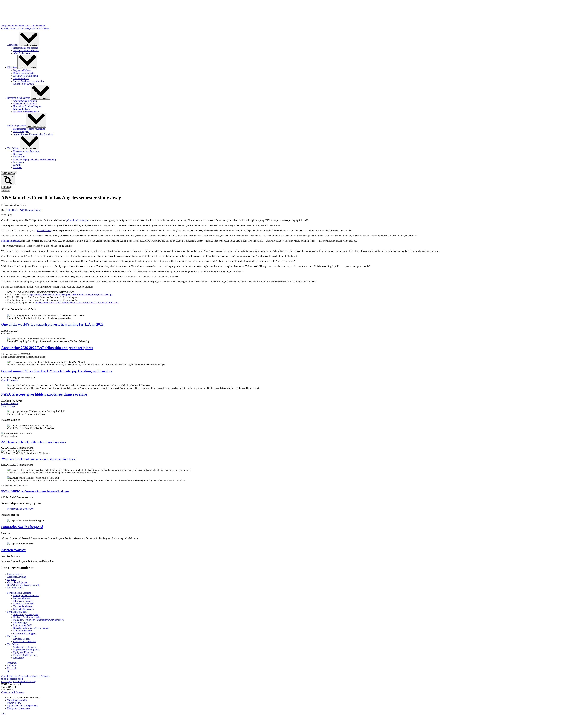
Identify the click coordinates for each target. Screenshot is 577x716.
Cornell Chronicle (9, 380)
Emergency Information (18, 708)
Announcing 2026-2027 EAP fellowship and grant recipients (47, 348)
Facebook (12, 668)
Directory (17, 154)
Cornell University (10, 28)
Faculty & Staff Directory (25, 655)
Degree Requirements (23, 73)
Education (12, 67)
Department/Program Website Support (31, 628)
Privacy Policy (14, 703)
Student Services (21, 78)
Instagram (12, 663)
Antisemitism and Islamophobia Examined (33, 134)
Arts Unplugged (21, 131)
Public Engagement (16, 126)
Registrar (11, 579)
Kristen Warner (13, 550)
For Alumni (12, 636)
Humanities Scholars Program (27, 106)
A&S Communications (30, 210)
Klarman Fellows (21, 109)
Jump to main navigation (13, 25)
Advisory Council (21, 638)
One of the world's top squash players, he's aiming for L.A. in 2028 (52, 324)
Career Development (17, 582)
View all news (8, 406)
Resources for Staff (22, 625)
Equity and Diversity (23, 652)
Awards (17, 164)
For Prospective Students (19, 592)
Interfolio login (20, 622)
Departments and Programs (26, 151)
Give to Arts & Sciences (24, 641)
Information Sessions (23, 601)
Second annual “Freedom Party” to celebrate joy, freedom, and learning (56, 371)
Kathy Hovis (12, 210)
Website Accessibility (17, 700)
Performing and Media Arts (20, 509)
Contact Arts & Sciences (24, 647)
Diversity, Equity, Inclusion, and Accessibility (34, 159)
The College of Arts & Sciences (34, 28)
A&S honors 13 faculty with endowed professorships (33, 441)
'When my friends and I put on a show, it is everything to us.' (38, 458)
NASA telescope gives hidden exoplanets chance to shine (44, 394)
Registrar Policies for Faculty (27, 617)
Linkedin (11, 665)
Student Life (19, 156)
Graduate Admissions (23, 609)
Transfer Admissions (23, 606)
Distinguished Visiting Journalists (29, 129)
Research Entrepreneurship (26, 111)
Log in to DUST (15, 587)
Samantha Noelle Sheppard (22, 527)
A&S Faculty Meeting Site (25, 614)
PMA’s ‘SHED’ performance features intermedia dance (35, 491)
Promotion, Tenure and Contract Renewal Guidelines (38, 620)
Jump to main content (35, 25)
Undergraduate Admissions (26, 595)
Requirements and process (25, 47)
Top (3, 713)
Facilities (17, 167)
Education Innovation (23, 84)
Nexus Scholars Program (25, 103)
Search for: (6, 186)
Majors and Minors (22, 70)
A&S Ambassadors (22, 53)
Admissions (12, 44)
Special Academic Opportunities (28, 81)
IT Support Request (22, 630)
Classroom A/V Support (24, 633)
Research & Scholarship (18, 98)
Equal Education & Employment (22, 705)
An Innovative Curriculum (25, 75)
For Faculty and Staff (17, 611)
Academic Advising (16, 577)
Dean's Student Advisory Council (23, 585)
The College (13, 148)
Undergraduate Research (25, 101)
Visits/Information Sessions (26, 50)
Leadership (18, 162)
